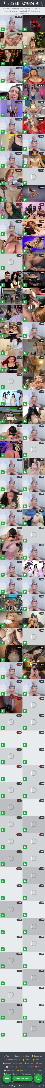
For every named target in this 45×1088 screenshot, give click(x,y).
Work (20, 1086)
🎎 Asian (6, 1056)
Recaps (26, 1086)
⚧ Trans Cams (35, 1070)
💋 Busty (18, 1067)
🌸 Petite (9, 1067)
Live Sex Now (22, 1078)
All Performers (34, 1086)
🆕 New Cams (9, 1070)
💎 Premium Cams (10, 1074)
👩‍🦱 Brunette (17, 1063)
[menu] (6, 1078)
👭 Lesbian (28, 1067)
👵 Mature (26, 1060)
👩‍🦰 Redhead (29, 1063)
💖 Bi (37, 1067)
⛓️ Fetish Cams (26, 1074)
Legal (42, 1086)
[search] (38, 1078)
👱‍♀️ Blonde (7, 1063)
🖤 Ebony (16, 1056)
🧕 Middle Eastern (13, 1060)
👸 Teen (36, 1060)
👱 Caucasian (36, 1056)
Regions (15, 1086)
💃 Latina (25, 1056)
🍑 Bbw (39, 1063)
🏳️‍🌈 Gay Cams (22, 1070)
